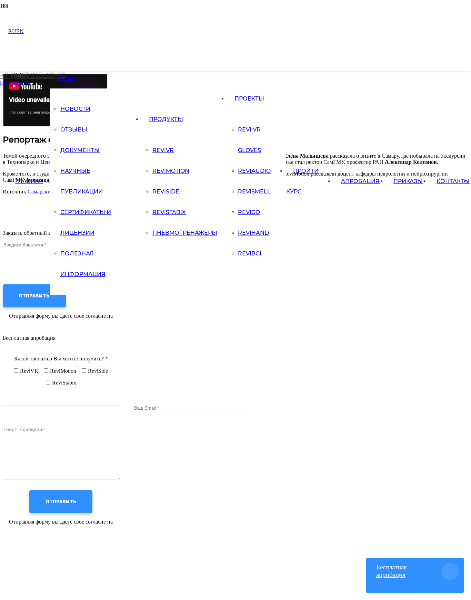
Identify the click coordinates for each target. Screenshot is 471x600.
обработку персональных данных (61, 322)
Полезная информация (29, 550)
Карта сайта (17, 544)
